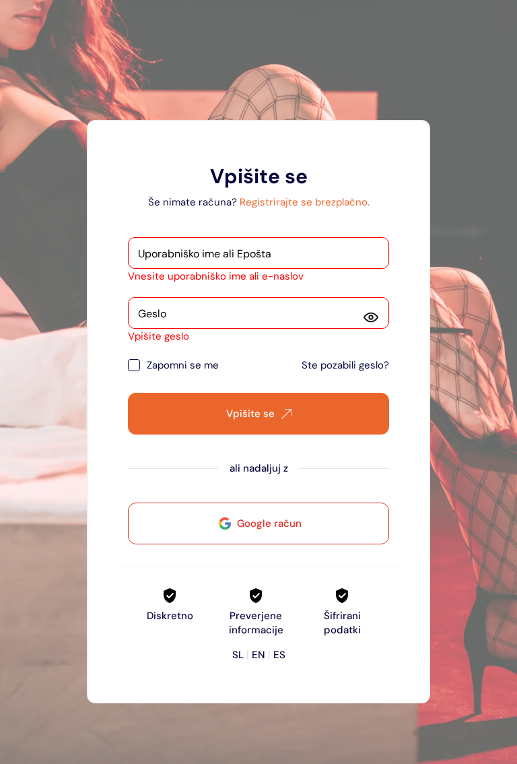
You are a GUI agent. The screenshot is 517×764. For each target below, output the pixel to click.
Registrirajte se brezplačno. (305, 202)
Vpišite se (250, 413)
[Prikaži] (370, 317)
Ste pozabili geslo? (345, 365)
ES (279, 655)
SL (238, 655)
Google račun (269, 523)
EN (258, 655)
